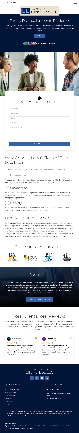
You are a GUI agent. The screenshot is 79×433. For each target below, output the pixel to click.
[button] (39, 44)
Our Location (10, 396)
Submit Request (39, 144)
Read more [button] (5, 355)
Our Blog (8, 402)
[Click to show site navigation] (75, 3)
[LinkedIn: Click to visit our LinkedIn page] (47, 378)
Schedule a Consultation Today (39, 299)
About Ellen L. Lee (12, 389)
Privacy (33, 426)
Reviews (8, 399)
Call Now (39, 36)
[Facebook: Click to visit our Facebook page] (31, 378)
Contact (8, 405)
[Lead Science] (10, 423)
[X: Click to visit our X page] (36, 378)
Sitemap (27, 426)
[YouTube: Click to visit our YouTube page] (42, 378)
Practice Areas (10, 392)
